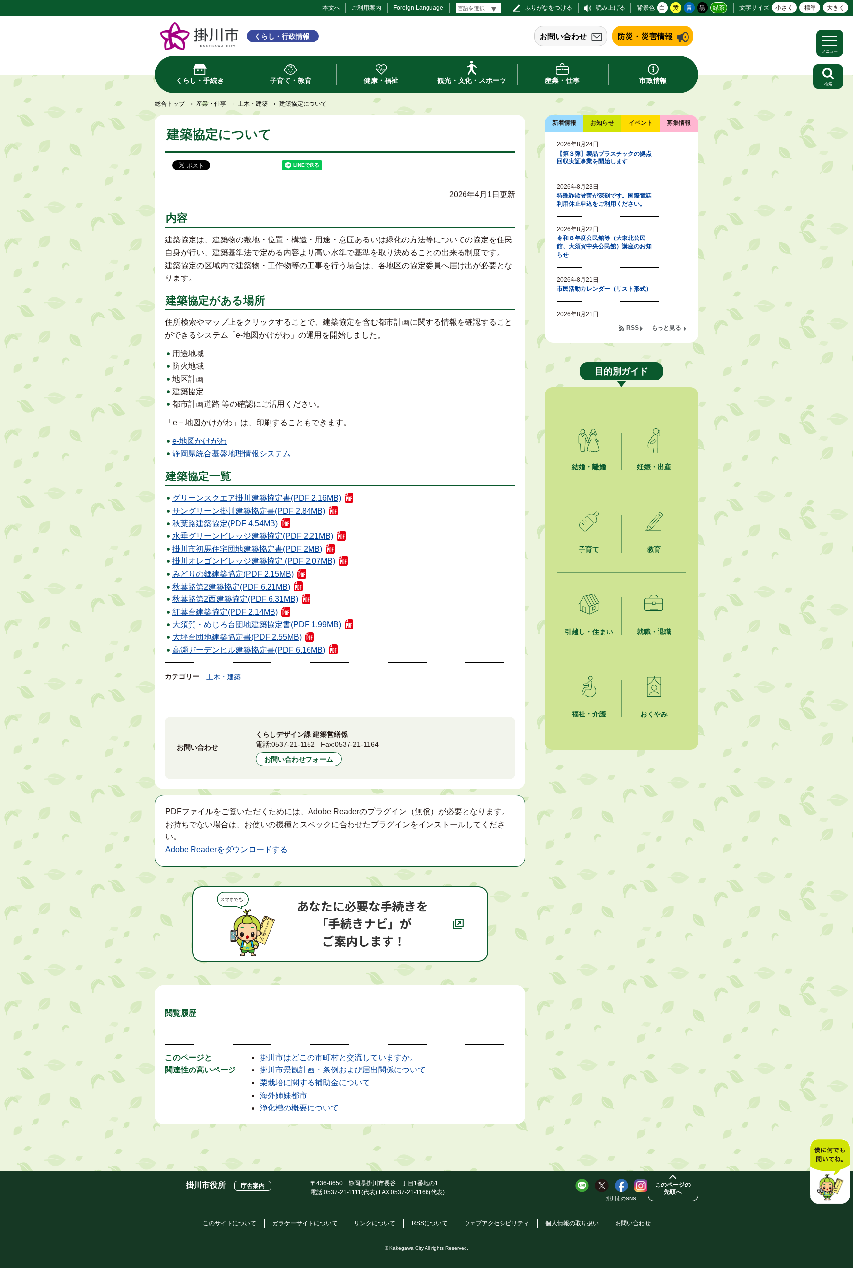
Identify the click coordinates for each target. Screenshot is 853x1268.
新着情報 (564, 122)
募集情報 (679, 122)
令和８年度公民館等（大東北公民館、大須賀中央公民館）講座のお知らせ (604, 246)
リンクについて (374, 1223)
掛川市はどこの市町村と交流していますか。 (339, 1057)
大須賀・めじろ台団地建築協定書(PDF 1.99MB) (256, 624)
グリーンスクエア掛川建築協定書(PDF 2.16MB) (256, 498)
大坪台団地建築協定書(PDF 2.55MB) (237, 637)
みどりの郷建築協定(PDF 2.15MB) (233, 574)
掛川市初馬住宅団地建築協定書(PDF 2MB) (247, 549)
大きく (836, 7)
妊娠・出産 (654, 467)
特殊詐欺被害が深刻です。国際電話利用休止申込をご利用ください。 (604, 199)
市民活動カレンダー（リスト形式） (604, 288)
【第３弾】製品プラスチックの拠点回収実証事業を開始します (604, 157)
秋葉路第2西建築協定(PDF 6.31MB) (235, 599)
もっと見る (666, 327)
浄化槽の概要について (299, 1108)
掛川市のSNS (621, 1198)
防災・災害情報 (645, 36)
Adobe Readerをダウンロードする (226, 849)
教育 (654, 549)
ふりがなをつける (548, 7)
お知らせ (602, 122)
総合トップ (170, 103)
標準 (810, 7)
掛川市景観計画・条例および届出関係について (343, 1070)
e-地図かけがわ (199, 441)
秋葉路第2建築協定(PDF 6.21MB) (231, 587)
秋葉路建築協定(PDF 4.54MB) (225, 523)
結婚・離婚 (589, 467)
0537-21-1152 (293, 744)
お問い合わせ (563, 36)
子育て (589, 549)
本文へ (331, 7)
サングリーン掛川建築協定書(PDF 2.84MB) (248, 511)
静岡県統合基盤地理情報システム (231, 453)
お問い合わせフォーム (298, 759)
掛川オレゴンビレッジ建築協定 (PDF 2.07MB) (253, 561)
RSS (632, 327)
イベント (641, 122)
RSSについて (430, 1223)
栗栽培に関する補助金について (315, 1082)
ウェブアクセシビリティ (496, 1223)
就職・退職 (654, 631)
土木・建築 (253, 103)
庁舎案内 (253, 1185)
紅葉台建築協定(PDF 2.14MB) (225, 612)
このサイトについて (229, 1223)
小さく (784, 7)
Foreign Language (418, 7)
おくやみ (654, 714)
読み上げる (610, 7)
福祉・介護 (589, 714)
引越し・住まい (589, 631)
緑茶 (719, 7)
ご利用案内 (366, 7)
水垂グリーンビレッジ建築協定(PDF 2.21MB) (252, 536)
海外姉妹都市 (283, 1095)
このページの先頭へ (673, 1188)
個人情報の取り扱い (572, 1223)
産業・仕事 (211, 103)
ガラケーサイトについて (305, 1223)
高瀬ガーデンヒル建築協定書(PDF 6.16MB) (248, 650)
